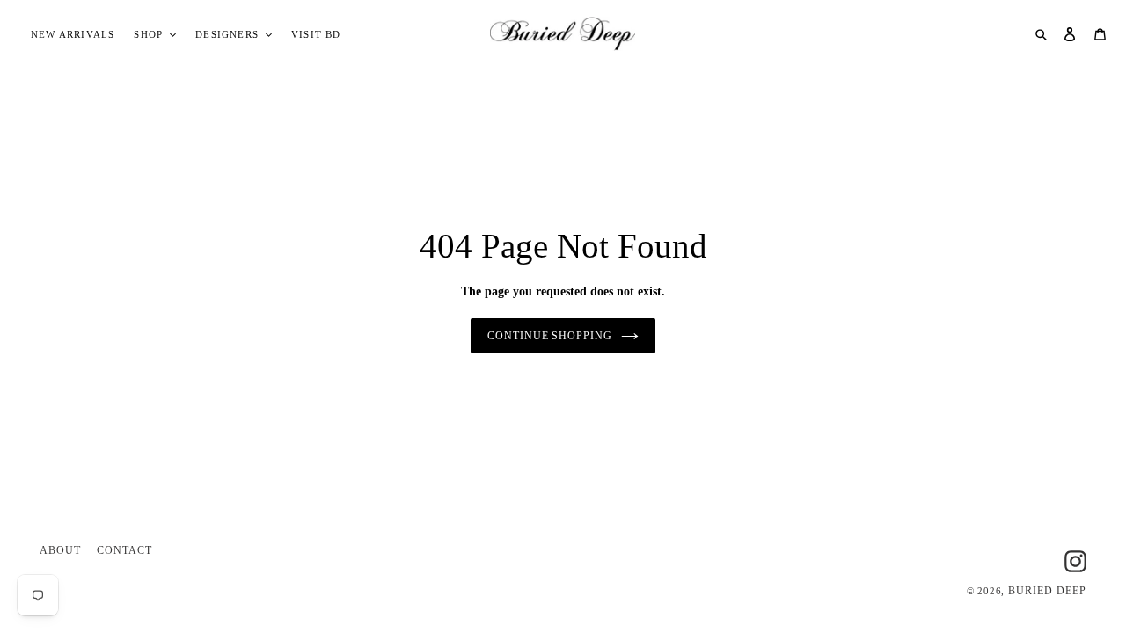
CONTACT (124, 550)
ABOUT (60, 550)
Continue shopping (549, 336)
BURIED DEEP (1047, 591)
